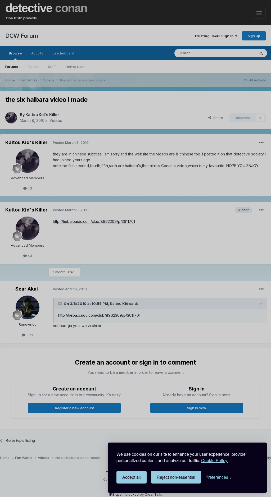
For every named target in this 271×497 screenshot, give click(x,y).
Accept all (131, 477)
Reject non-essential (176, 477)
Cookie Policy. (214, 460)
